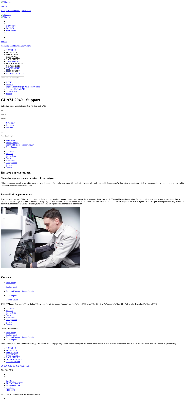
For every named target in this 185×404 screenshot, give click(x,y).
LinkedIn (9, 127)
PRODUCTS (11, 350)
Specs (8, 158)
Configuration (11, 163)
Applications (11, 156)
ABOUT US (11, 348)
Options (9, 165)
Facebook (10, 125)
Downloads (10, 160)
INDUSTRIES (12, 352)
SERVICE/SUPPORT (15, 359)
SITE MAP (10, 390)
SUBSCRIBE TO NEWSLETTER (15, 366)
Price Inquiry (11, 333)
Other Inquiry (11, 339)
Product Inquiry (12, 335)
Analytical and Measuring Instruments (16, 11)
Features (9, 154)
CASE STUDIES (13, 61)
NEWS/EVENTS (13, 68)
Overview (10, 151)
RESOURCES (12, 355)
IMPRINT (10, 381)
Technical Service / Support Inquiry (20, 337)
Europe (4, 6)
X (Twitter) (10, 123)
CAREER (10, 388)
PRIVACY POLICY (14, 383)
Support (9, 167)
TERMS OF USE (13, 385)
